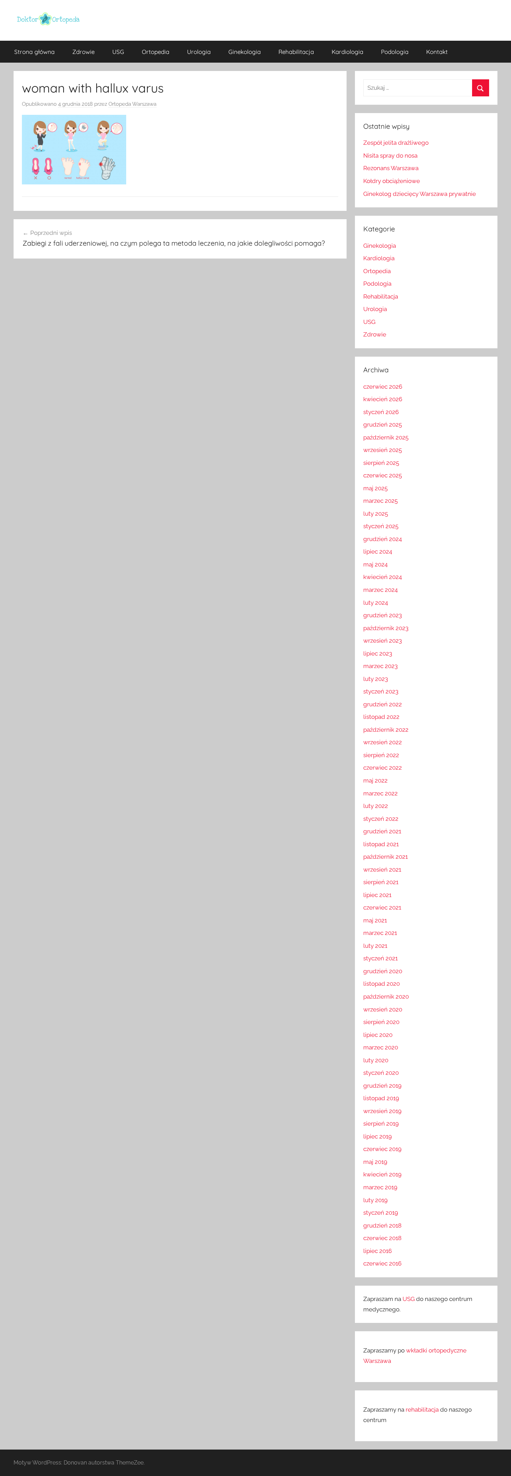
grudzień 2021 (382, 831)
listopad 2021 (381, 844)
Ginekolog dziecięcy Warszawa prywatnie (419, 193)
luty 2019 (375, 1200)
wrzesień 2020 (382, 1009)
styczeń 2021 (380, 958)
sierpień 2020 (381, 1021)
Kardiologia (347, 51)
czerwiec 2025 (382, 475)
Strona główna (34, 51)
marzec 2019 (380, 1187)
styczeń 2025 (380, 526)
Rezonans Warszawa (391, 168)
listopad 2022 (381, 716)
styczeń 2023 (380, 691)
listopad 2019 (381, 1098)
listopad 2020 (381, 983)
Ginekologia (244, 51)
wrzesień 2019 (382, 1111)
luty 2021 (375, 945)
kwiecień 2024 (382, 576)
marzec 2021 (380, 932)
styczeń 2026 (381, 411)
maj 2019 (375, 1161)
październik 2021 (385, 856)
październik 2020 (386, 996)
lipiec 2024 (377, 551)
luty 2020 (375, 1060)
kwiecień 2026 (382, 399)
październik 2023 (385, 628)
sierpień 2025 (381, 462)
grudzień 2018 (382, 1225)
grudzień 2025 (382, 424)
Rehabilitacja (296, 51)
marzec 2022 (380, 793)
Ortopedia (155, 51)
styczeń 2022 (380, 818)
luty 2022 (375, 805)
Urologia (199, 51)
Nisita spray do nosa (390, 155)
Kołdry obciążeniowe (391, 180)
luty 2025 (375, 513)
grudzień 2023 (382, 615)
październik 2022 (385, 729)
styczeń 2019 (380, 1212)
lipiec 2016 (377, 1250)
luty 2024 (375, 602)
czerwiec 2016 (382, 1263)
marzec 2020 (380, 1047)
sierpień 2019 (381, 1123)
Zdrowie (83, 51)
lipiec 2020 (377, 1034)
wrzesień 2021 (382, 869)
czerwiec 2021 (382, 907)
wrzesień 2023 (382, 640)
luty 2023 (375, 678)
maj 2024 (375, 564)
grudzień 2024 (382, 538)
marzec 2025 (380, 500)
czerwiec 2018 (382, 1238)
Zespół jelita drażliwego (396, 142)
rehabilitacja (422, 1409)
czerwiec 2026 (382, 386)
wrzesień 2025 (382, 449)
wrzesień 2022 (382, 742)
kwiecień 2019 (382, 1174)
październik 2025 (385, 437)
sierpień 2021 (380, 882)
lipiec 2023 (377, 653)
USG (118, 51)
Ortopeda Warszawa (132, 104)
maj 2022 (375, 780)
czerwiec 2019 (382, 1148)
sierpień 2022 (381, 755)
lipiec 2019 (377, 1136)
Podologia (394, 51)
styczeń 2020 (381, 1072)
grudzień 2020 (382, 971)
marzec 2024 (380, 589)
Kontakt (437, 51)
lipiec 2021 (377, 894)
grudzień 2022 (382, 704)
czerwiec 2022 (382, 767)
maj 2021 (375, 920)
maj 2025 (375, 488)
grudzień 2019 (382, 1085)
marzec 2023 (380, 665)
